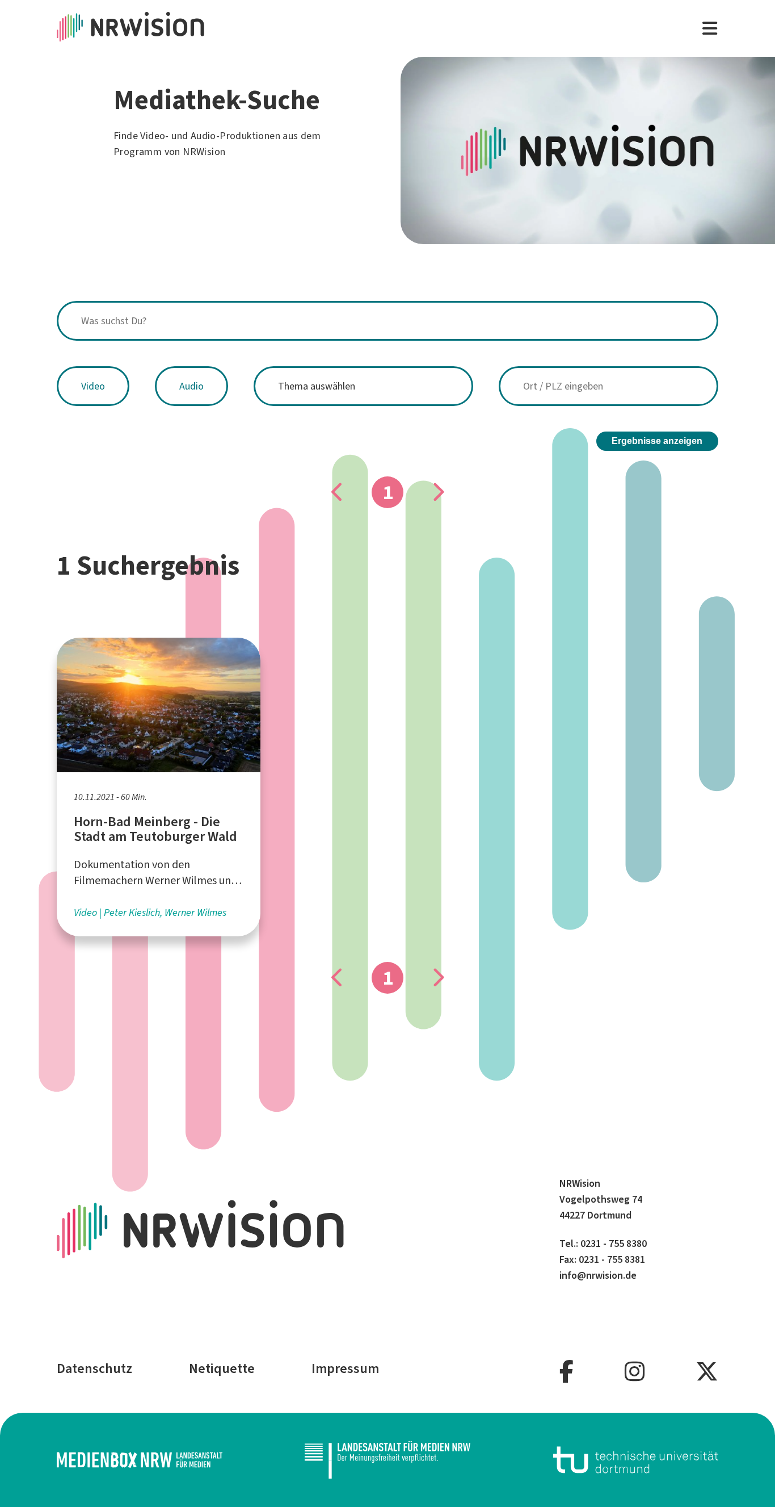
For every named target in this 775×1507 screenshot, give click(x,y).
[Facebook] (566, 1372)
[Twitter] (707, 1372)
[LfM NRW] (387, 1460)
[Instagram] (635, 1372)
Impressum (345, 1368)
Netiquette (222, 1368)
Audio (191, 386)
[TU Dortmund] (636, 1460)
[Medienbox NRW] (139, 1460)
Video (93, 386)
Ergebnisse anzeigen (657, 441)
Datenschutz (94, 1368)
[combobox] (387, 321)
